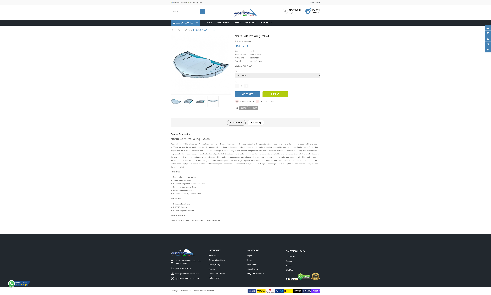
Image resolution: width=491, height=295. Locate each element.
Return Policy (214, 278)
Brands (212, 269)
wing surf (253, 108)
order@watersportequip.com (187, 274)
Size (237, 71)
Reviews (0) (256, 123)
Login (249, 256)
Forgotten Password (255, 274)
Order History (252, 269)
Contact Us (290, 257)
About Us (212, 256)
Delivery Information (217, 274)
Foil (179, 30)
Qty (236, 82)
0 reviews (247, 41)
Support (289, 265)
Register (250, 260)
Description (236, 123)
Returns (289, 261)
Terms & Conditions (217, 260)
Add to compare (267, 101)
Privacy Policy (214, 265)
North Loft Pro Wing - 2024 (204, 30)
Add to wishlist (247, 101)
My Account (252, 265)
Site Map (289, 270)
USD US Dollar (314, 3)
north (243, 108)
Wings (187, 30)
